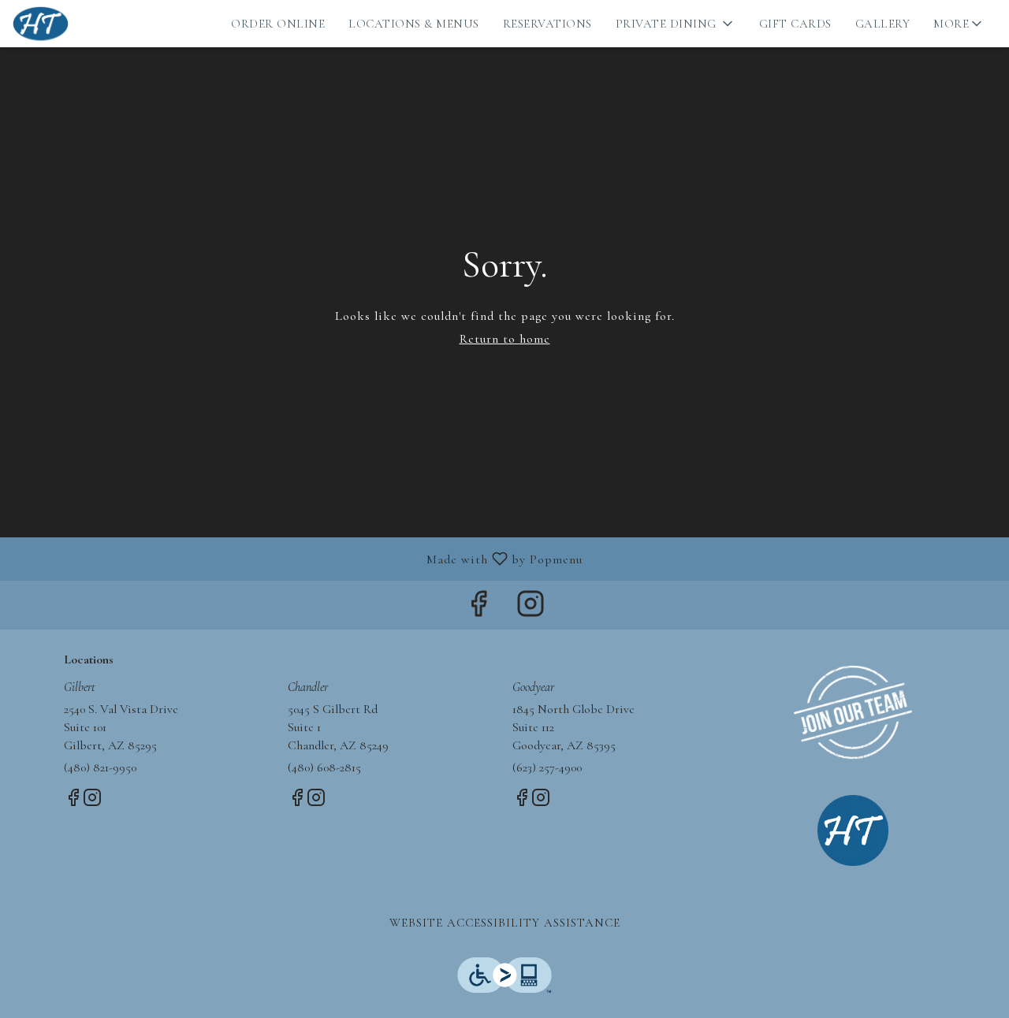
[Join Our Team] (853, 711)
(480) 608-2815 (324, 767)
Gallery (882, 24)
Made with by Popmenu (297, 558)
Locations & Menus (413, 24)
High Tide (853, 830)
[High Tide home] (84, 23)
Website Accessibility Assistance (504, 923)
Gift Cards (795, 24)
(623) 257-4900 (547, 767)
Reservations (547, 24)
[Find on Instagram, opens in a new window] (530, 609)
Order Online (278, 24)
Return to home (505, 339)
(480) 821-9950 (100, 767)
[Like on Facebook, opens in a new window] (478, 609)
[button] (675, 23)
